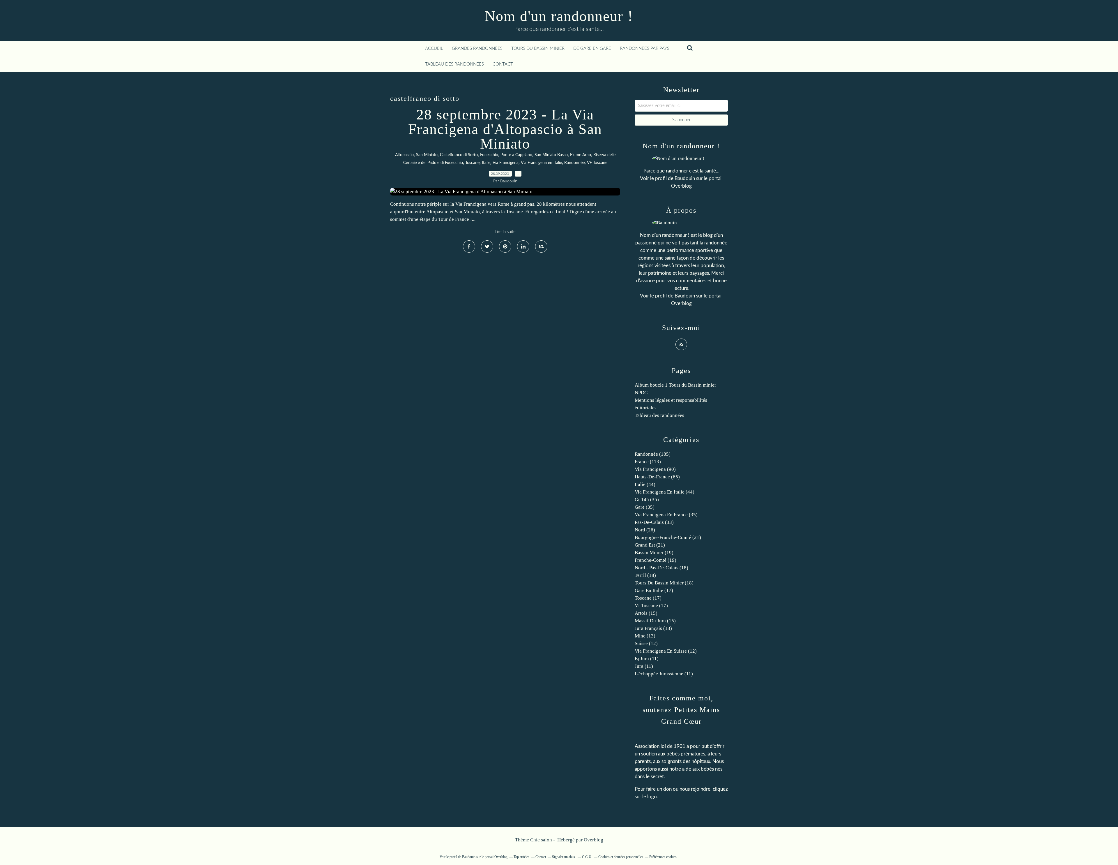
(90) (655, 469)
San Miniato (427, 155)
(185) (653, 454)
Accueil (434, 48)
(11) (647, 658)
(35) (647, 499)
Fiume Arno (580, 155)
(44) (645, 484)
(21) (668, 537)
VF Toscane (597, 163)
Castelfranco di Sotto (459, 155)
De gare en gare (592, 48)
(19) (654, 552)
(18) (661, 567)
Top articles (521, 857)
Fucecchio (489, 155)
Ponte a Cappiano (516, 155)
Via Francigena (506, 163)
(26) (645, 530)
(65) (657, 477)
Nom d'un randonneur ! (559, 16)
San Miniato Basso (551, 155)
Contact (503, 64)
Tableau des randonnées (454, 64)
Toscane (472, 163)
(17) (654, 590)
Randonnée (574, 163)
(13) (653, 628)
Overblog (593, 840)
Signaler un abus (564, 857)
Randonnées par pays (644, 48)
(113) (648, 461)
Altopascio (404, 155)
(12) (646, 643)
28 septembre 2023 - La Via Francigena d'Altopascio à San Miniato (505, 129)
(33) (654, 522)
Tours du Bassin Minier (538, 48)
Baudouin (685, 178)
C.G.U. (587, 857)
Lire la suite (505, 232)
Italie (486, 163)
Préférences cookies (663, 857)
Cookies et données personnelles (620, 857)
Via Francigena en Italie (541, 163)
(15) (646, 613)
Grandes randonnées (477, 48)
